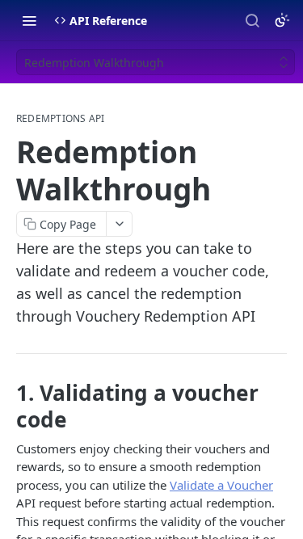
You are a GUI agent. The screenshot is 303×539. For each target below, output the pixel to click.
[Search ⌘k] (252, 20)
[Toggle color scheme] (282, 20)
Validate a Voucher (221, 485)
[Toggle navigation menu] (29, 20)
